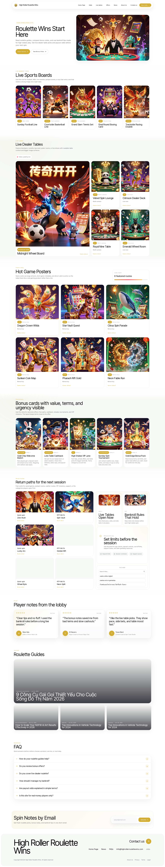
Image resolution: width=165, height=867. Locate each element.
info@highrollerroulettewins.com (129, 849)
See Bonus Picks (38, 51)
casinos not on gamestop (107, 580)
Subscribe (143, 819)
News (103, 849)
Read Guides (22, 51)
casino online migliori (106, 576)
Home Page (93, 849)
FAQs (111, 849)
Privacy (137, 860)
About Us (130, 860)
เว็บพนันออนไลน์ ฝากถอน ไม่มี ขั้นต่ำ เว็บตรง (113, 584)
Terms (143, 860)
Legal (148, 860)
